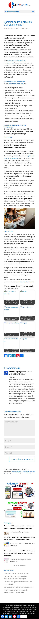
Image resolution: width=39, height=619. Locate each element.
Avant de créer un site (11, 28)
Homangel (26, 532)
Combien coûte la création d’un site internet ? (18, 587)
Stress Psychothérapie (24, 559)
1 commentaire (25, 28)
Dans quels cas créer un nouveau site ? (16, 573)
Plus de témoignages (19, 565)
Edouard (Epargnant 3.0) (18, 371)
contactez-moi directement (24, 282)
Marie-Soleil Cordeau (16, 543)
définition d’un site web (16, 84)
